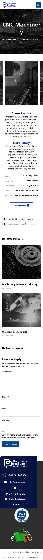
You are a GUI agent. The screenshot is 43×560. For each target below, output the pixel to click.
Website (5, 420)
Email (5, 408)
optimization (13, 224)
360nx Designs (35, 552)
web (11, 229)
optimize (24, 224)
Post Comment (11, 444)
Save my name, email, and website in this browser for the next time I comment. (20, 436)
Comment (7, 371)
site (5, 229)
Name (5, 397)
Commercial (9, 288)
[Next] (38, 83)
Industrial (30, 219)
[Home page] (3, 39)
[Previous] (4, 83)
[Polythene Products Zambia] (10, 5)
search (33, 224)
